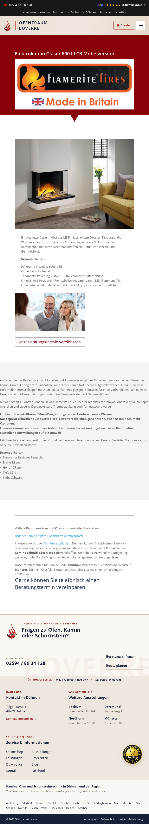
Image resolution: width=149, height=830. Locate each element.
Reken (34, 808)
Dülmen (91, 12)
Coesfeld (52, 803)
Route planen (124, 665)
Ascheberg (12, 803)
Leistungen (14, 758)
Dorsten (65, 803)
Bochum (76, 12)
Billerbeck (27, 803)
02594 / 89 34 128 (17, 5)
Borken (40, 803)
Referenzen (40, 758)
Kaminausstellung (56, 543)
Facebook (39, 771)
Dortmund (59, 12)
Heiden (70, 808)
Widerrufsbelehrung (131, 819)
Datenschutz (108, 819)
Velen (44, 808)
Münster (105, 12)
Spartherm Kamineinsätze (66, 536)
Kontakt (12, 771)
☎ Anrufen (123, 25)
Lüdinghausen (102, 803)
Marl (116, 803)
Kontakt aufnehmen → (21, 719)
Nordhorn (121, 12)
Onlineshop (14, 752)
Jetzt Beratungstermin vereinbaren (50, 342)
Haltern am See (82, 803)
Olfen (139, 803)
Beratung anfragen (124, 656)
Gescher (82, 808)
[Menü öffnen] (141, 25)
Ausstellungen (42, 752)
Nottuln (22, 808)
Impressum (90, 819)
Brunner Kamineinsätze (30, 536)
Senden (10, 808)
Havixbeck (57, 808)
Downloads (14, 764)
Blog (35, 764)
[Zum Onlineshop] (132, 754)
